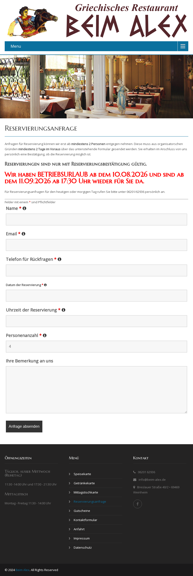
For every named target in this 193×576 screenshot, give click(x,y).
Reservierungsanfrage (90, 501)
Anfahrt (79, 529)
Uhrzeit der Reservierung (35, 310)
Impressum (82, 538)
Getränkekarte (84, 483)
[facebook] (137, 504)
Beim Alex (22, 570)
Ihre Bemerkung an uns (29, 361)
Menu (16, 46)
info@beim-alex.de (152, 479)
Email (15, 233)
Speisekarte (82, 474)
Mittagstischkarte (86, 492)
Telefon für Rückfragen (33, 259)
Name (16, 208)
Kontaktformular (85, 520)
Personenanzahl (26, 335)
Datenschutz (83, 547)
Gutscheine (82, 511)
